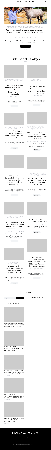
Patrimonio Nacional (30, 27)
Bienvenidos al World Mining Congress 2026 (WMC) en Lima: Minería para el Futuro (36, 181)
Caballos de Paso (32, 127)
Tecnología (11, 173)
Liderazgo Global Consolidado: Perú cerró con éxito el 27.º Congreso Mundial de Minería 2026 (14, 180)
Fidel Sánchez (29, 26)
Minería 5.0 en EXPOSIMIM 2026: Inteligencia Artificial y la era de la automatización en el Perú (14, 372)
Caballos (22, 26)
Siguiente (28, 292)
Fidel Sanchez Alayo (38, 26)
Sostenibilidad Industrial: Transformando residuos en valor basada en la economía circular (14, 225)
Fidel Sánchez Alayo (25, 2)
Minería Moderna (17, 172)
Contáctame (38, 437)
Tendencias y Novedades (14, 303)
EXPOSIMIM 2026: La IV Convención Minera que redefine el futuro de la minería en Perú (14, 396)
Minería (19, 128)
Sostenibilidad (39, 27)
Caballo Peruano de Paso (13, 26)
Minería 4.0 (9, 172)
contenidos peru (31, 314)
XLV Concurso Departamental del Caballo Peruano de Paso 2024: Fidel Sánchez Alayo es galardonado (37, 262)
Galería (31, 437)
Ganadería (21, 27)
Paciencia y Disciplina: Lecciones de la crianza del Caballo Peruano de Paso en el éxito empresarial (25, 31)
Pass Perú (39, 313)
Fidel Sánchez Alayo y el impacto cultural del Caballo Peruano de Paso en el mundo (37, 135)
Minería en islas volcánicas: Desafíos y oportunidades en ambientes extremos (14, 269)
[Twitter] (21, 441)
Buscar (20, 298)
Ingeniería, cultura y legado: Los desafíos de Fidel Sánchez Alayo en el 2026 (14, 134)
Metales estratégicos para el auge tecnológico (37, 220)
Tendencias (17, 173)
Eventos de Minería (10, 169)
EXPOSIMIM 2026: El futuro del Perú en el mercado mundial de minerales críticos (36, 90)
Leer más (25, 46)
